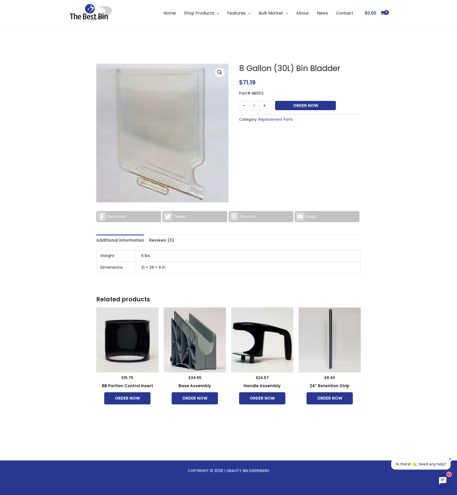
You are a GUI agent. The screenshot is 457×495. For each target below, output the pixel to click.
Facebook (116, 216)
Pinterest (247, 216)
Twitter (179, 216)
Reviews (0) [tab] (161, 240)
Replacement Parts (275, 119)
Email (310, 216)
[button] (216, 13)
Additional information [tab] (120, 240)
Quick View (127, 368)
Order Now (305, 105)
